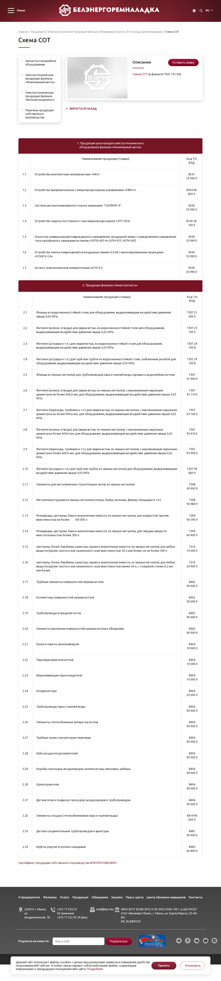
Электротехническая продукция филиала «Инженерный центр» (40, 78)
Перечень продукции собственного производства (39, 114)
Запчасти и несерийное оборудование (40, 62)
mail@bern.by (105, 909)
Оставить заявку (183, 62)
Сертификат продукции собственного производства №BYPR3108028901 (67, 862)
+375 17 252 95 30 (69, 917)
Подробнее (95, 968)
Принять (164, 965)
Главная (23, 31)
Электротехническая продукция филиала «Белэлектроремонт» (40, 96)
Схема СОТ (140, 74)
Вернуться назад (83, 108)
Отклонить (193, 965)
